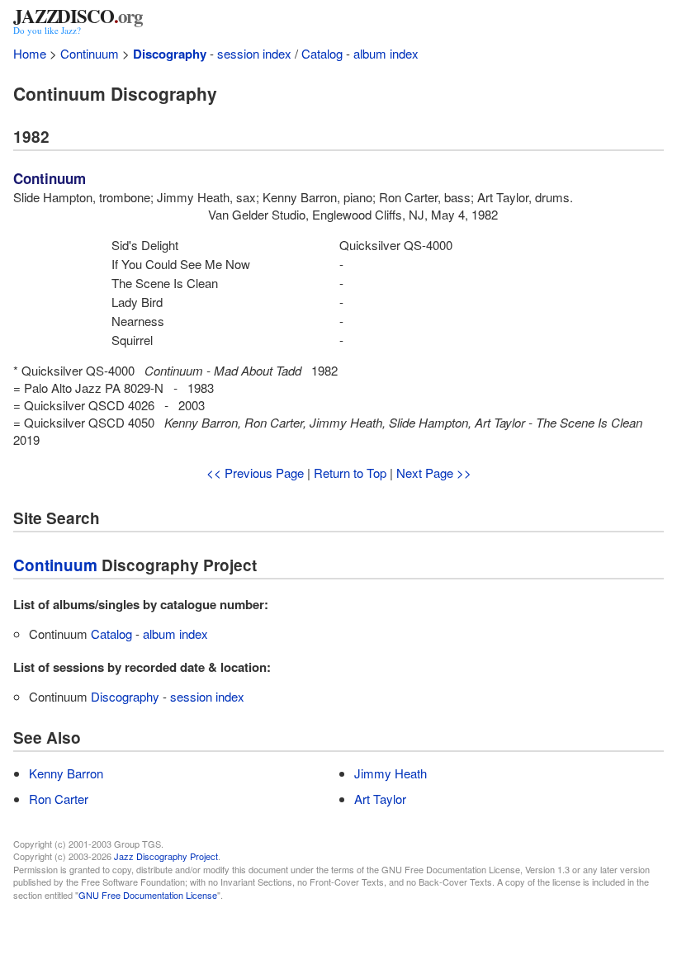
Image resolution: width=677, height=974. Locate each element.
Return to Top (350, 472)
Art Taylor (380, 798)
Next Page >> (433, 472)
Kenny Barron (66, 773)
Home (29, 53)
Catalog (322, 53)
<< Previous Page (255, 472)
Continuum (89, 53)
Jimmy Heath (390, 773)
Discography (169, 54)
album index (386, 53)
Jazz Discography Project (166, 856)
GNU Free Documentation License (147, 894)
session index (254, 53)
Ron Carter (58, 798)
